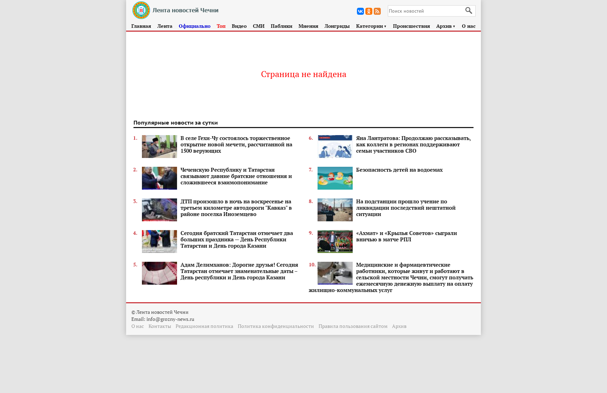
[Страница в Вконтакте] (360, 11)
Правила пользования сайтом (353, 326)
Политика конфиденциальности (276, 326)
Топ (221, 26)
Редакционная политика (204, 326)
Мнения (308, 26)
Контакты (160, 326)
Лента (164, 26)
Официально (194, 26)
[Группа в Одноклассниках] (368, 11)
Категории (371, 26)
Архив (446, 26)
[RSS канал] (377, 11)
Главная (141, 26)
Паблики (281, 26)
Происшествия (411, 26)
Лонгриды (337, 26)
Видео (239, 26)
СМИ (259, 26)
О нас (469, 26)
